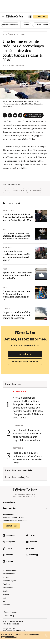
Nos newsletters (10, 508)
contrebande (34, 191)
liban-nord (18, 191)
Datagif (12, 628)
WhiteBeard (21, 631)
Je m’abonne (25, 354)
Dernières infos (11, 25)
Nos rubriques (9, 502)
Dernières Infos (10, 34)
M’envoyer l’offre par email (25, 361)
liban (6, 191)
